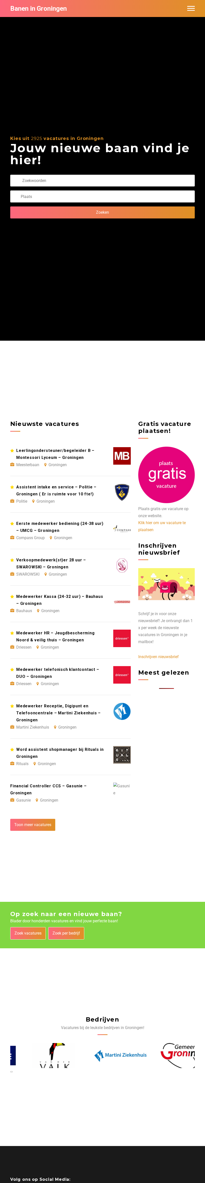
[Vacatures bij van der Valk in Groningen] (37, 1055)
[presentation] (11, 1071)
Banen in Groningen (38, 8)
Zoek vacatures (28, 933)
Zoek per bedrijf (66, 933)
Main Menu (191, 8)
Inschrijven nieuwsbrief (158, 656)
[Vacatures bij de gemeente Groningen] (168, 1056)
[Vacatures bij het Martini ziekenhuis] (102, 1055)
